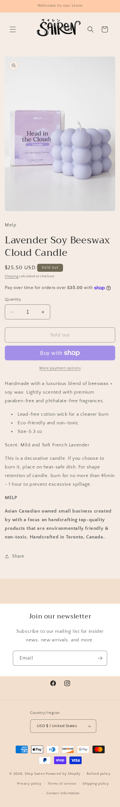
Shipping (12, 276)
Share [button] (18, 556)
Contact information (63, 793)
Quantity (13, 299)
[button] (13, 29)
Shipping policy (96, 784)
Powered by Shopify (63, 774)
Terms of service (62, 784)
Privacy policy (29, 784)
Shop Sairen (35, 774)
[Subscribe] (100, 658)
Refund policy (99, 774)
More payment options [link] (60, 368)
